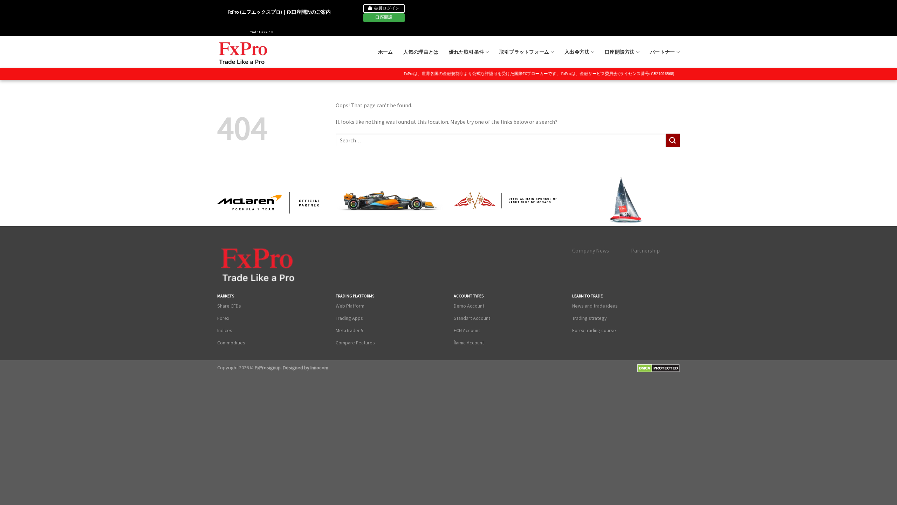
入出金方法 (576, 52)
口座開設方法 (620, 52)
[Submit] (673, 140)
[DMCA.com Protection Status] (658, 368)
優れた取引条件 (466, 52)
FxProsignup (268, 367)
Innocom (318, 367)
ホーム (385, 52)
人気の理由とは (420, 52)
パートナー (662, 52)
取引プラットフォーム (524, 52)
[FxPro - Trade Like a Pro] (243, 52)
